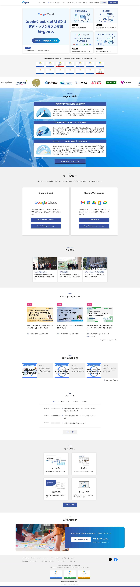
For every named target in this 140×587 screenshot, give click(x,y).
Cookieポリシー (73, 561)
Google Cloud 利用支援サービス (45, 219)
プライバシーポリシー (61, 561)
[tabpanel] (70, 415)
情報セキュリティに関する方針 (48, 561)
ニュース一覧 (70, 432)
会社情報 (91, 2)
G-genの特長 (25, 558)
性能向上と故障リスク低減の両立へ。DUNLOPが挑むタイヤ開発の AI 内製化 (44, 277)
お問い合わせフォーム (81, 539)
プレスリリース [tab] (65, 401)
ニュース (63, 2)
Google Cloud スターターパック (45, 226)
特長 (44, 2)
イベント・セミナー (72, 2)
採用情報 (96, 2)
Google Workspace (94, 219)
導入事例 (57, 2)
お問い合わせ (113, 2)
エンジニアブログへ (112, 380)
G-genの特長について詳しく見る (70, 161)
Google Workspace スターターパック (94, 226)
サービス (51, 2)
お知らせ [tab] (75, 401)
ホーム (39, 2)
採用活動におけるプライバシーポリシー (30, 561)
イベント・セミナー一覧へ (110, 340)
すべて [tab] (54, 401)
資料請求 (103, 2)
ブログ (79, 2)
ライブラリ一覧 (70, 504)
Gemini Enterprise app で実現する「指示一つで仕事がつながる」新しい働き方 (79, 410)
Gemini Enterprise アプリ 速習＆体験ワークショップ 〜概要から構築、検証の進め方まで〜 (100, 328)
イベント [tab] (84, 401)
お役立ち (85, 2)
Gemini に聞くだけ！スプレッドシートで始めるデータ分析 (80, 417)
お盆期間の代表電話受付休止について (75, 423)
